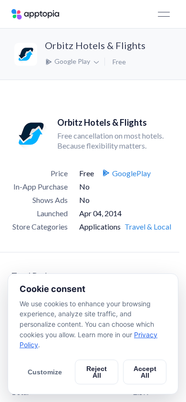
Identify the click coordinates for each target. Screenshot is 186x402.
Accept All (145, 372)
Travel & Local (147, 226)
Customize (45, 372)
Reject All (96, 372)
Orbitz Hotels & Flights (95, 45)
